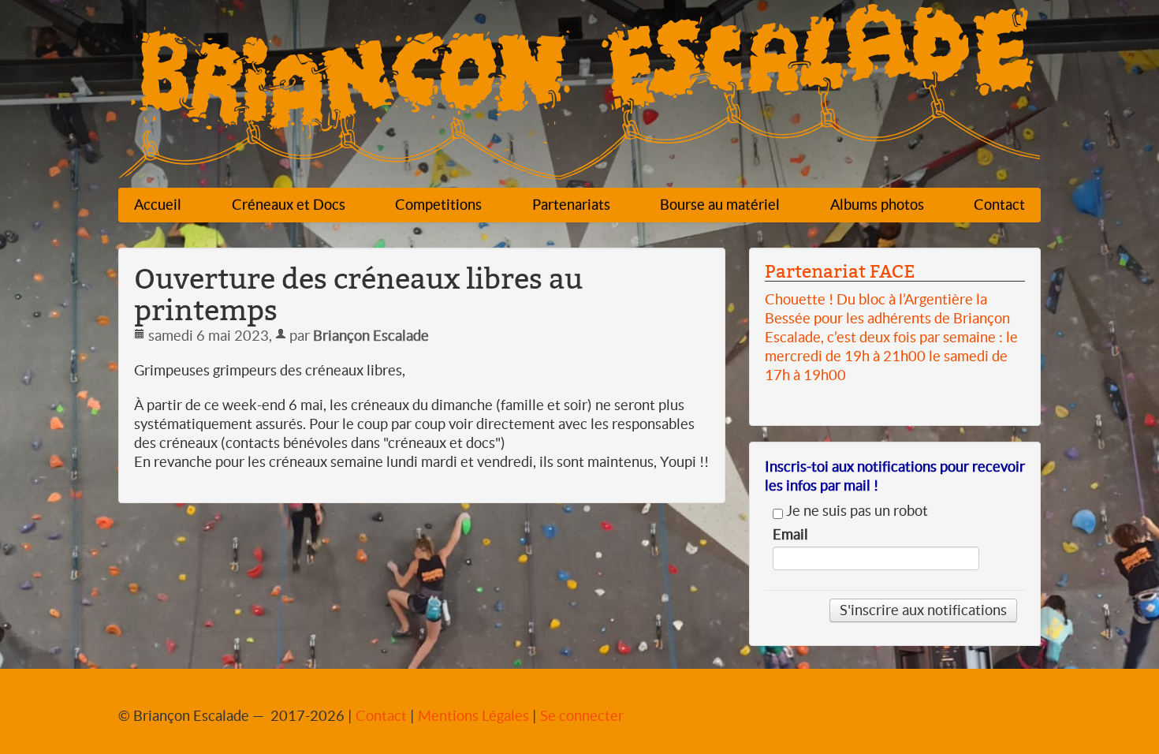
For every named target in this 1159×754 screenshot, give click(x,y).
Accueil (157, 204)
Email (790, 535)
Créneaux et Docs (288, 204)
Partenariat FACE (840, 271)
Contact (999, 204)
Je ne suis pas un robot (855, 511)
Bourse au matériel (720, 204)
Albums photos (877, 204)
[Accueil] (579, 96)
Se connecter (582, 715)
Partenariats (571, 204)
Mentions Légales (473, 715)
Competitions (438, 204)
